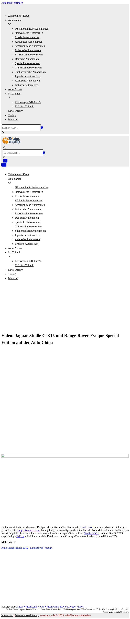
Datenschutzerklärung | (27, 615)
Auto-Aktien (15, 89)
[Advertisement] (65, 307)
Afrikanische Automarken (28, 41)
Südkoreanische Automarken (30, 72)
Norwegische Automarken (29, 32)
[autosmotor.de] (11, 143)
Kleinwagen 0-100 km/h (28, 102)
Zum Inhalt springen (12, 2)
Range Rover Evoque (28, 530)
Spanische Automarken (27, 63)
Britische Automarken (26, 85)
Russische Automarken (27, 37)
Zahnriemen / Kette (18, 15)
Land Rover (86, 527)
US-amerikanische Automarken (31, 28)
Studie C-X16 (91, 533)
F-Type (20, 536)
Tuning (12, 115)
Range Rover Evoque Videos (68, 606)
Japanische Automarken (27, 76)
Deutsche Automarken (27, 58)
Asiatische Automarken (27, 80)
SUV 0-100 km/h (24, 106)
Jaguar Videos (23, 606)
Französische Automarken (29, 54)
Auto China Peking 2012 (14, 547)
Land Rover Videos (41, 606)
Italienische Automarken (28, 50)
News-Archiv (15, 110)
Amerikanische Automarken (30, 45)
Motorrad (13, 119)
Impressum (7, 615)
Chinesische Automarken (28, 67)
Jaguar (48, 547)
